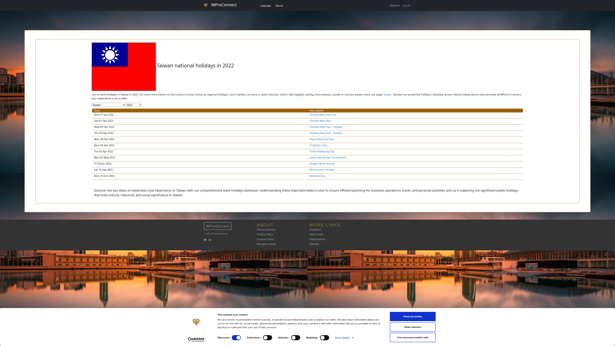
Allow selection (412, 327)
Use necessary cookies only (412, 337)
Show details (342, 337)
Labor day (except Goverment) (327, 157)
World (279, 6)
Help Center (316, 234)
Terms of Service (266, 229)
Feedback (315, 229)
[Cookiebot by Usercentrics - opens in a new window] (196, 339)
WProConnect (218, 226)
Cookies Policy (265, 239)
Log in (406, 5)
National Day (317, 176)
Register (395, 5)
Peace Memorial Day (321, 139)
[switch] (267, 337)
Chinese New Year (320, 121)
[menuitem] (259, 2)
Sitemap (314, 244)
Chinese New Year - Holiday (325, 127)
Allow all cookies (412, 316)
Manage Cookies (266, 244)
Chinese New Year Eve (322, 114)
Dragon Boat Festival (322, 163)
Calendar (265, 6)
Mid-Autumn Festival (321, 169)
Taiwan (387, 94)
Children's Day (318, 145)
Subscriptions (317, 239)
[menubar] (272, 4)
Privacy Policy (265, 234)
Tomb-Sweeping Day (321, 151)
